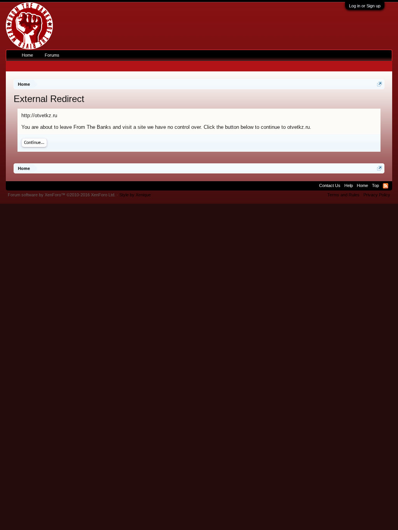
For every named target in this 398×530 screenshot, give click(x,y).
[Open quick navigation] (379, 84)
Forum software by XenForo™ (61, 194)
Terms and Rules (343, 194)
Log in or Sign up (365, 5)
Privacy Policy (376, 194)
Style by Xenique (135, 194)
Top (375, 185)
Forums (52, 55)
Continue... (34, 142)
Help (348, 185)
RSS (385, 186)
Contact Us (329, 185)
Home (27, 55)
